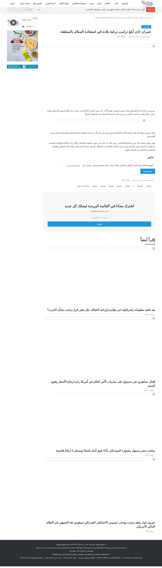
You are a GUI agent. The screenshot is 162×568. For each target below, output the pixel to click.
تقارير (99, 3)
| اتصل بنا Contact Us (70, 558)
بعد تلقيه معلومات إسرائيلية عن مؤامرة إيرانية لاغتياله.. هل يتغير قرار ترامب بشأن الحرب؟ (101, 309)
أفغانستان (142, 165)
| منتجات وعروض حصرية (87, 558)
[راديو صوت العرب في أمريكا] (147, 3)
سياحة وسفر (25, 3)
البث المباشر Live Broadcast (132, 558)
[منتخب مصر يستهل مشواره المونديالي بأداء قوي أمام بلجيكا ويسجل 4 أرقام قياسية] (105, 421)
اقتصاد (107, 3)
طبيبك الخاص (64, 3)
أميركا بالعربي (50, 3)
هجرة (92, 3)
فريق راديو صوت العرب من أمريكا (139, 36)
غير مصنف (142, 17)
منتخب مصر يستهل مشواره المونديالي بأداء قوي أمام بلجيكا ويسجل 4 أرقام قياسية (105, 450)
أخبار (116, 3)
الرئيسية (125, 3)
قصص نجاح (37, 3)
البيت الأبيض (132, 165)
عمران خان (87, 165)
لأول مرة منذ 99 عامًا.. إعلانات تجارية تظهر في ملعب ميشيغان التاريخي (115, 9)
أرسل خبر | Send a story (53, 558)
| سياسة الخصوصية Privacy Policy (31, 558)
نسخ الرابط (148, 171)
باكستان (123, 165)
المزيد (12, 3)
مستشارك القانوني (79, 3)
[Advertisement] (22, 110)
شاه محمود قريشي (100, 165)
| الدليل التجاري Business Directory (109, 558)
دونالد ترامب (114, 165)
